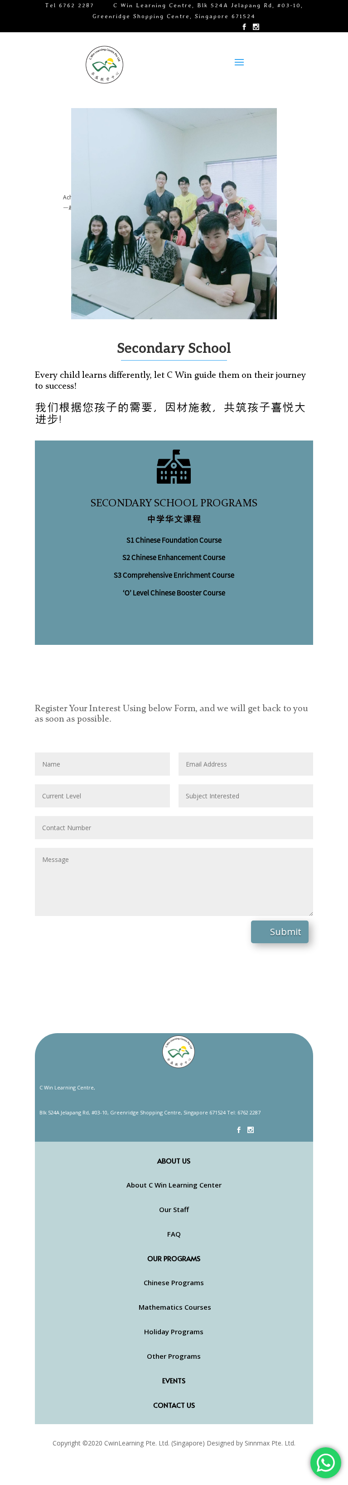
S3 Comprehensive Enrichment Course (174, 575)
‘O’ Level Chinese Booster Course (174, 592)
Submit (285, 932)
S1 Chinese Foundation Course (174, 540)
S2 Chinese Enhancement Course (173, 557)
